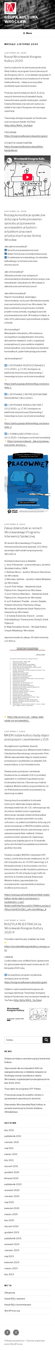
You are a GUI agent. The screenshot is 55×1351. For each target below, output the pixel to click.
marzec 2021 (10, 1154)
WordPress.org (12, 1310)
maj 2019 (9, 1256)
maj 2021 (9, 1148)
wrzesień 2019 (11, 1244)
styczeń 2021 (11, 1166)
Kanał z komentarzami (17, 1304)
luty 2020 (9, 1220)
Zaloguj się (9, 1292)
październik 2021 (12, 1136)
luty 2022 (9, 1130)
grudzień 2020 (11, 1172)
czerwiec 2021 (11, 1142)
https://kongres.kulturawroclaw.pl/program (25, 982)
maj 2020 (9, 1202)
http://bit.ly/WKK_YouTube (18, 125)
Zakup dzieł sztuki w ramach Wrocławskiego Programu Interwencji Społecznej (23, 532)
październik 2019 (12, 1238)
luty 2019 (9, 1274)
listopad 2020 (11, 1178)
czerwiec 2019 (11, 1250)
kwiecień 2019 (11, 1262)
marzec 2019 (11, 1268)
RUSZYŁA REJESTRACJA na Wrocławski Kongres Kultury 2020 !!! (23, 928)
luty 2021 (9, 1160)
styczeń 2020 (11, 1226)
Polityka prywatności (14, 1340)
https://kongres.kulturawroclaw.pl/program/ (26, 136)
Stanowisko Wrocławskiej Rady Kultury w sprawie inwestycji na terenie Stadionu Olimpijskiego (25, 1108)
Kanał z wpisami (14, 1298)
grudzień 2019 (11, 1232)
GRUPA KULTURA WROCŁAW (21, 19)
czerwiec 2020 (11, 1196)
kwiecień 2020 (11, 1208)
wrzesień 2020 (12, 1190)
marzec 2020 (11, 1214)
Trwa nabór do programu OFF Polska (22, 1089)
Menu (29, 33)
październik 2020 (13, 1184)
